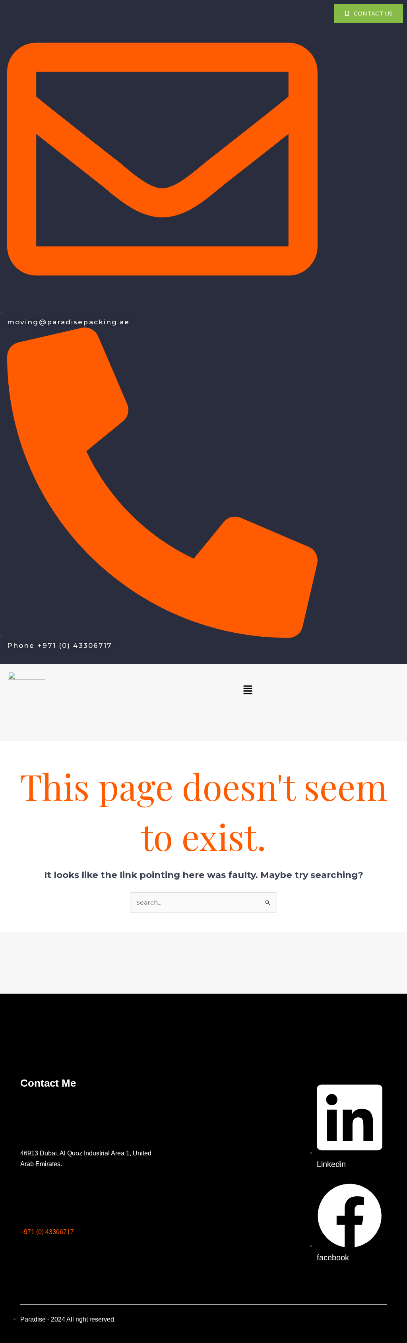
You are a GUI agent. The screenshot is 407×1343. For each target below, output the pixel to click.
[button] (248, 690)
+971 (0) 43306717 (47, 1231)
